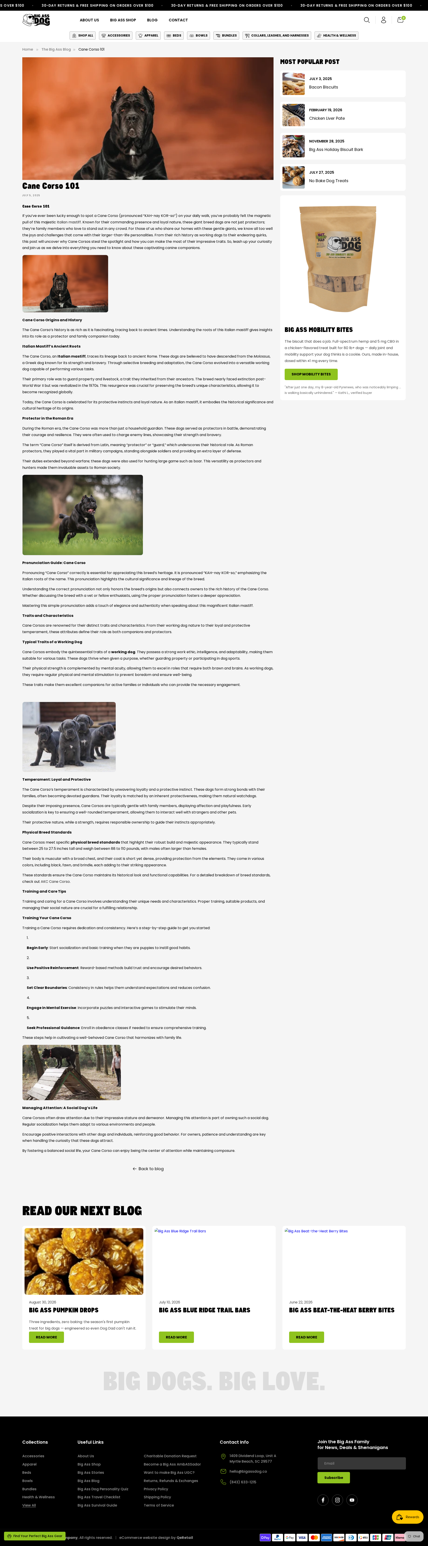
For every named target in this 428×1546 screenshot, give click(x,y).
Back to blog (151, 1168)
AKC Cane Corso (55, 881)
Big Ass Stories (91, 1472)
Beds (177, 35)
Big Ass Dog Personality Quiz (103, 1489)
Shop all (85, 35)
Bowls (202, 35)
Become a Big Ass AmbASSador (172, 1464)
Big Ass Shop (89, 1464)
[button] (367, 20)
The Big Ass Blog (56, 49)
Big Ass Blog (88, 1480)
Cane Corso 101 (91, 49)
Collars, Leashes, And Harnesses (280, 35)
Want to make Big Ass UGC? (169, 1472)
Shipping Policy (157, 1497)
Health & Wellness (339, 35)
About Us (86, 1456)
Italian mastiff (69, 222)
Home (27, 49)
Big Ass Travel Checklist (99, 1497)
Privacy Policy (156, 1489)
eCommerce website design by (147, 1537)
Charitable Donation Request (170, 1456)
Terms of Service (159, 1505)
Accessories (119, 35)
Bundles (229, 35)
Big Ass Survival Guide (97, 1505)
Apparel (151, 35)
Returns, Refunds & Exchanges (171, 1480)
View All (29, 1505)
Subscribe (333, 1477)
